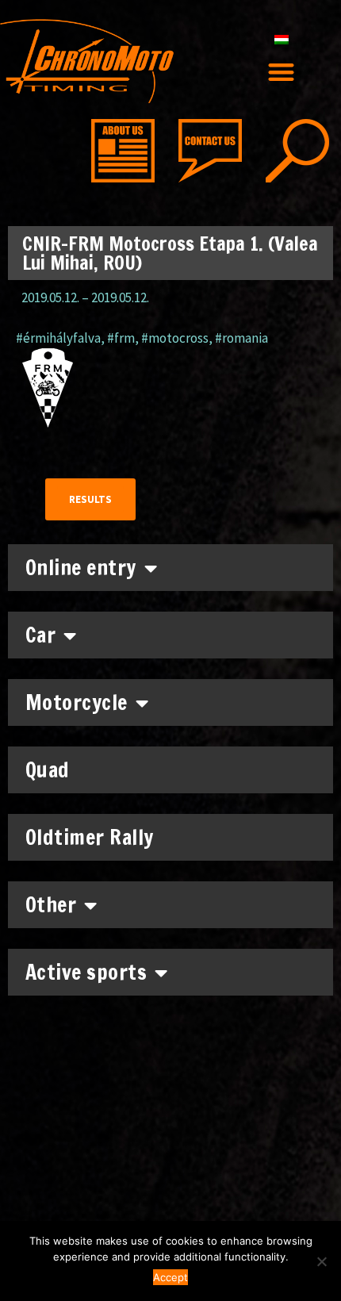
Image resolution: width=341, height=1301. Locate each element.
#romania (241, 338)
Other (51, 904)
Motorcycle (76, 702)
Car (40, 635)
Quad (47, 770)
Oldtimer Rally (89, 837)
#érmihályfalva (58, 338)
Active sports (86, 972)
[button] (282, 72)
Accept (170, 1277)
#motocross (175, 338)
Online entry (80, 567)
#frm (121, 338)
